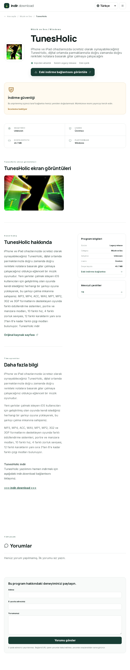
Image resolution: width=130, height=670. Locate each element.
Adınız (11, 590)
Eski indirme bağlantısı (93, 271)
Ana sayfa (11, 16)
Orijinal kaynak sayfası (19, 335)
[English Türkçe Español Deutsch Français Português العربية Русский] (106, 5)
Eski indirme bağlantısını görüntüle (63, 72)
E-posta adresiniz (16, 601)
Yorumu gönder (65, 640)
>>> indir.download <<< (20, 488)
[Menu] (122, 5)
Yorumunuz (13, 613)
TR (82, 292)
